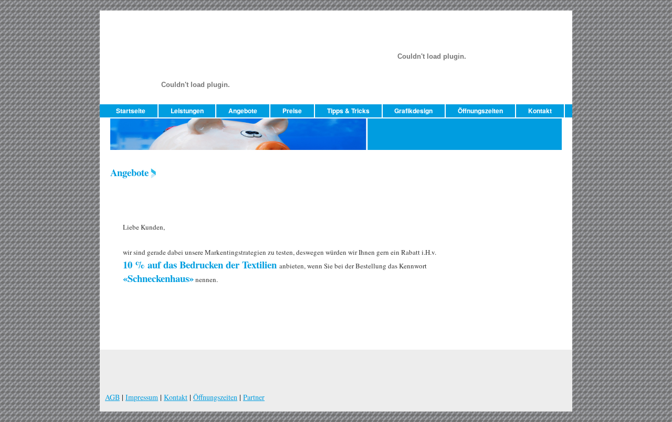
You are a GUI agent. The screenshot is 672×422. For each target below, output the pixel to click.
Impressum (141, 397)
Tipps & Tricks (348, 110)
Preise (292, 110)
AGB (112, 397)
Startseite (130, 110)
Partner (254, 397)
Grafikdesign (413, 110)
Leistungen (187, 110)
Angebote (242, 110)
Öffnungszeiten (480, 110)
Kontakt (540, 110)
